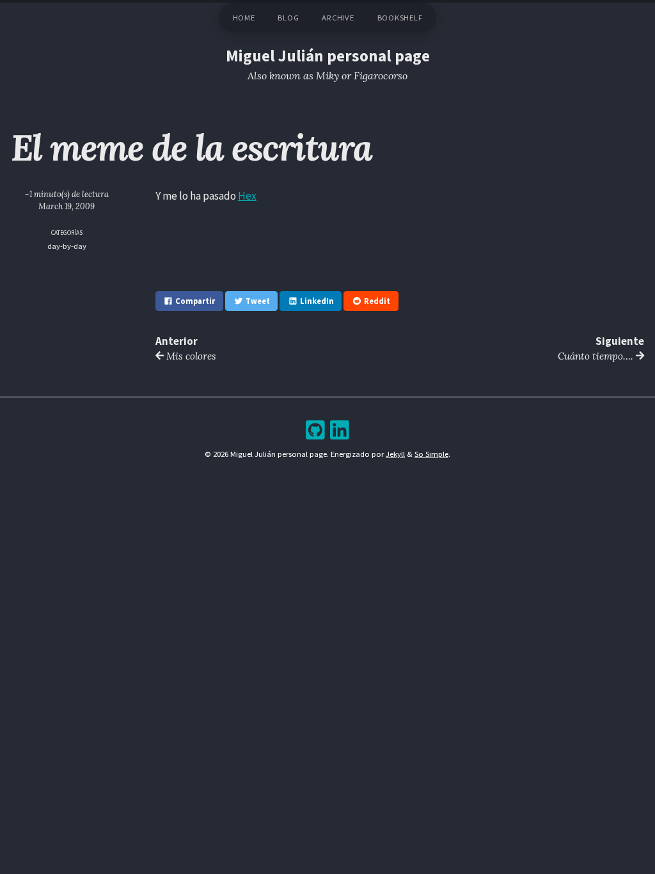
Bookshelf (400, 17)
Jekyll (395, 454)
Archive (338, 17)
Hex (247, 196)
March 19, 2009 (66, 206)
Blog (288, 17)
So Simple (431, 454)
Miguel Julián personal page (328, 55)
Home (244, 17)
